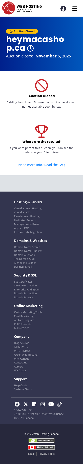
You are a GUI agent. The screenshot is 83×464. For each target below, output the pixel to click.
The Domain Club (24, 259)
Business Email (23, 266)
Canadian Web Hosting (28, 208)
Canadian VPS (22, 212)
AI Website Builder (25, 263)
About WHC (21, 347)
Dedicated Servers (25, 220)
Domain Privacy (23, 297)
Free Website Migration (28, 232)
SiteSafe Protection (25, 285)
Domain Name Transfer (28, 251)
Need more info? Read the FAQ (41, 165)
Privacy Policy (47, 454)
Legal (31, 454)
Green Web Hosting (25, 354)
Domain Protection (25, 293)
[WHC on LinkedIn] (35, 405)
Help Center (21, 385)
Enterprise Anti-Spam (26, 289)
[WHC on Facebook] (18, 405)
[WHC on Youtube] (52, 405)
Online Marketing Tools (28, 312)
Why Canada (21, 358)
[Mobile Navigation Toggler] (75, 8)
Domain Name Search (27, 247)
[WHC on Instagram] (43, 405)
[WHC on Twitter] (27, 405)
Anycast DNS (21, 228)
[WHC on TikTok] (60, 405)
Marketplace (21, 328)
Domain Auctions (24, 255)
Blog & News (21, 343)
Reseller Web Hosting (26, 216)
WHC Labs (20, 370)
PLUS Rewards (22, 324)
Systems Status (23, 389)
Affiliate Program (24, 320)
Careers (18, 366)
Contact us (20, 362)
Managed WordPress (26, 224)
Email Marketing (23, 316)
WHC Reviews (22, 351)
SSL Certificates (23, 281)
